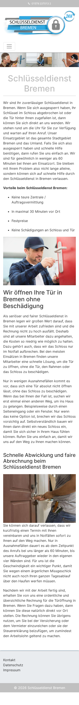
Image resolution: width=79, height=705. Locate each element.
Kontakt (9, 660)
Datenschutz (13, 665)
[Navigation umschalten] (9, 46)
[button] (6, 58)
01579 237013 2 (41, 3)
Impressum (11, 670)
